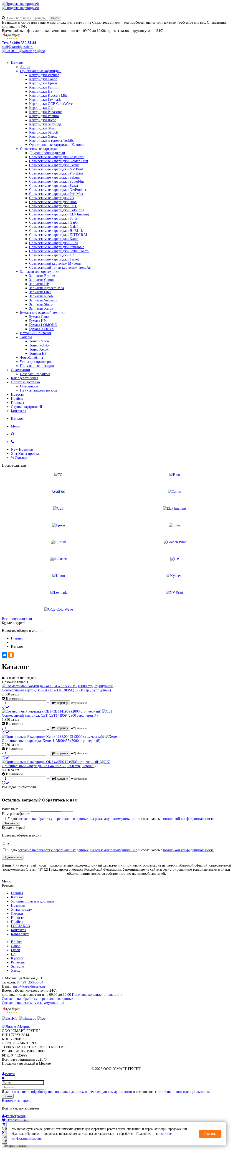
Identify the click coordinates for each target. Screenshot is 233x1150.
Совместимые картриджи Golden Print (58, 161)
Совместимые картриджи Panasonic (56, 247)
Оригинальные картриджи (40, 71)
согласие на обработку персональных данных (53, 819)
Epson (15, 950)
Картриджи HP (41, 91)
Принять (210, 1133)
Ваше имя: (10, 809)
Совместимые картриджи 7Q (51, 198)
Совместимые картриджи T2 (51, 255)
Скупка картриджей (26, 407)
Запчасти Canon (41, 280)
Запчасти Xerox (41, 308)
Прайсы (17, 398)
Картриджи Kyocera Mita (48, 95)
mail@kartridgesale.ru (17, 47)
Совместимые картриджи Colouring (56, 210)
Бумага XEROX (41, 329)
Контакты (18, 411)
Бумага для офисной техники (43, 312)
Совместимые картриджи (40, 149)
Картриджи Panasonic (45, 112)
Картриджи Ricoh (42, 120)
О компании (20, 370)
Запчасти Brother (42, 276)
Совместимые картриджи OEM (53, 243)
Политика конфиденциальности (97, 994)
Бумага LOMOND (43, 325)
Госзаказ (17, 402)
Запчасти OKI (40, 292)
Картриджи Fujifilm (44, 87)
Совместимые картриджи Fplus (53, 218)
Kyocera (17, 958)
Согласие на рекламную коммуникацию (33, 1003)
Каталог (17, 63)
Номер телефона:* (16, 814)
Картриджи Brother (44, 75)
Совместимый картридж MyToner (55, 263)
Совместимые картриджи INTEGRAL (58, 235)
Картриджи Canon (43, 79)
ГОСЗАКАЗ (20, 926)
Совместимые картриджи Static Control (59, 251)
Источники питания (35, 333)
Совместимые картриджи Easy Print (56, 157)
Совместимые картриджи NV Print (56, 169)
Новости (17, 394)
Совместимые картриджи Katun (54, 239)
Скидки (17, 913)
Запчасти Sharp (41, 304)
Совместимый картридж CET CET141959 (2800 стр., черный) (50, 715)
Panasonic (18, 962)
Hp (13, 954)
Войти (8, 1096)
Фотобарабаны (31, 357)
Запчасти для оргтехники (39, 271)
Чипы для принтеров (36, 362)
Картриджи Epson (43, 83)
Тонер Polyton (40, 345)
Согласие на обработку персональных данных (37, 999)
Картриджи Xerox (43, 136)
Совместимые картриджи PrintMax (56, 194)
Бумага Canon (40, 316)
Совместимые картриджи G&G (53, 222)
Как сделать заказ (24, 378)
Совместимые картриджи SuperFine (56, 181)
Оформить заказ (15, 1145)
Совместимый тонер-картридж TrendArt (60, 267)
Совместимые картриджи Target (54, 259)
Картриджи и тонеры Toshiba (51, 140)
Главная (17, 893)
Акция (25, 67)
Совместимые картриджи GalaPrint (56, 226)
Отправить (11, 823)
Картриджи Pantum (44, 116)
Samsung (17, 966)
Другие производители (47, 153)
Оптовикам (29, 386)
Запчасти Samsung (43, 300)
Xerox (15, 970)
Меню (15, 426)
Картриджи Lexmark (45, 99)
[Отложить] (5, 707)
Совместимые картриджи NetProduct (57, 190)
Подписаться (13, 857)
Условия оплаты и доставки (32, 901)
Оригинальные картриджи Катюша (56, 145)
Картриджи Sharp (42, 128)
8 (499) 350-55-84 (30, 982)
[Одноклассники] (11, 655)
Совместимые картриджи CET (53, 206)
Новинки (18, 905)
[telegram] (41, 51)
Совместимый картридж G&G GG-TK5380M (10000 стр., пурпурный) (56, 690)
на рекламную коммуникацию (113, 819)
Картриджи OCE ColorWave (51, 104)
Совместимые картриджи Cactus (54, 165)
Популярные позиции (37, 366)
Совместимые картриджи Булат (53, 185)
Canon (15, 946)
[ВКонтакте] (4, 655)
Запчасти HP (39, 284)
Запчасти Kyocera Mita (46, 288)
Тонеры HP (38, 353)
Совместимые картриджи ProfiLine (56, 173)
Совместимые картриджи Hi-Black (56, 231)
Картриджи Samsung (45, 124)
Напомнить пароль (16, 1100)
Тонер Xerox (38, 349)
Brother (16, 942)
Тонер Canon (39, 341)
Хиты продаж (21, 909)
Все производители (17, 619)
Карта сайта (20, 934)
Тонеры (26, 337)
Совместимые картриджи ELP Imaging (59, 214)
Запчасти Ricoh (41, 296)
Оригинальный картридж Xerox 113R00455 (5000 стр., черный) (51, 741)
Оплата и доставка (25, 382)
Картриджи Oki (41, 108)
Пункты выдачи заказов (38, 390)
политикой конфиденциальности (188, 819)
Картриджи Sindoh (43, 132)
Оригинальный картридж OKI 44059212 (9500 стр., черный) (49, 766)
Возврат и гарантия (35, 374)
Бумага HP (37, 321)
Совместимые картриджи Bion (53, 202)
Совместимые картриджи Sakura (54, 177)
